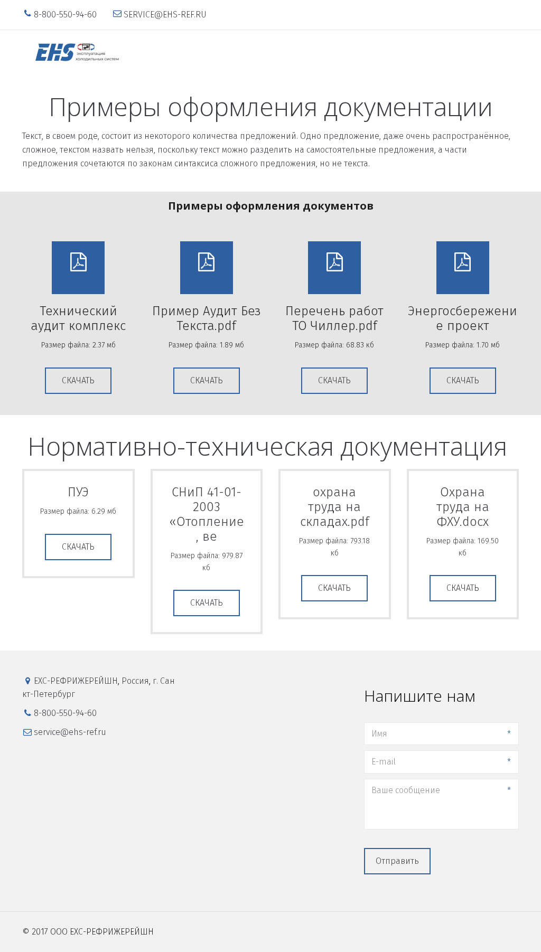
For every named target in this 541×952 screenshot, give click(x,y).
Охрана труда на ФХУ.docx (462, 507)
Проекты (379, 53)
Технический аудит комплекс (78, 318)
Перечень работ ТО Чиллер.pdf (334, 318)
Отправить (397, 861)
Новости (422, 53)
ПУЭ (78, 492)
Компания (294, 53)
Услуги (341, 53)
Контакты (465, 53)
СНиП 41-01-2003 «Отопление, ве (206, 514)
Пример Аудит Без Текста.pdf (206, 318)
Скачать (78, 380)
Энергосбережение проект (462, 318)
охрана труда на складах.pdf (334, 507)
